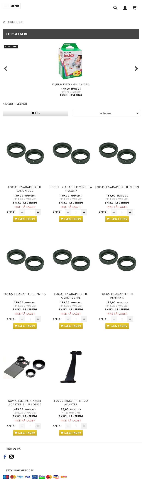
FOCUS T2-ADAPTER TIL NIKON (117, 187)
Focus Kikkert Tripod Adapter (71, 402)
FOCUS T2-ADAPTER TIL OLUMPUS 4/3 (71, 295)
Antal (12, 212)
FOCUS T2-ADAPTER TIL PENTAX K (117, 295)
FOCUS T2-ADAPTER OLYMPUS (25, 294)
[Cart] (134, 7)
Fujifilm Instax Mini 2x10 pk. (71, 84)
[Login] (125, 7)
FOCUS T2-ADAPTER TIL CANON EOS (25, 188)
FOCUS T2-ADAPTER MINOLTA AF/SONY (71, 188)
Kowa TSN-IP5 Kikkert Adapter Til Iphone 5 (25, 402)
